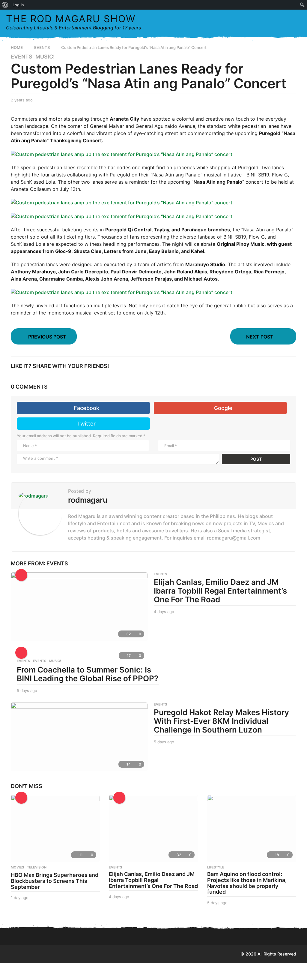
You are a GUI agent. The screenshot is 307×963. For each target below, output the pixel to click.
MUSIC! (45, 57)
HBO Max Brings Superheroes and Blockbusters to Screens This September (54, 881)
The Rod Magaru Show (71, 19)
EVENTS (21, 57)
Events (23, 661)
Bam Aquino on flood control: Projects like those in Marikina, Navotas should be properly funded (247, 883)
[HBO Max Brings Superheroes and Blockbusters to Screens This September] (55, 828)
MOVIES (17, 867)
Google (223, 408)
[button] (284, 22)
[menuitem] (5, 5)
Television (36, 867)
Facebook (86, 408)
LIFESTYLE (215, 867)
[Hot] (21, 575)
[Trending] (21, 798)
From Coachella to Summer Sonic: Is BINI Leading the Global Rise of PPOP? (87, 674)
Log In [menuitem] (18, 4)
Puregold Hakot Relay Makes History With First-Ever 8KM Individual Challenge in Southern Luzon (221, 721)
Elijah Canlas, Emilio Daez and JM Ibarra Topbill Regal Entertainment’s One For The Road (220, 590)
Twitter (86, 423)
